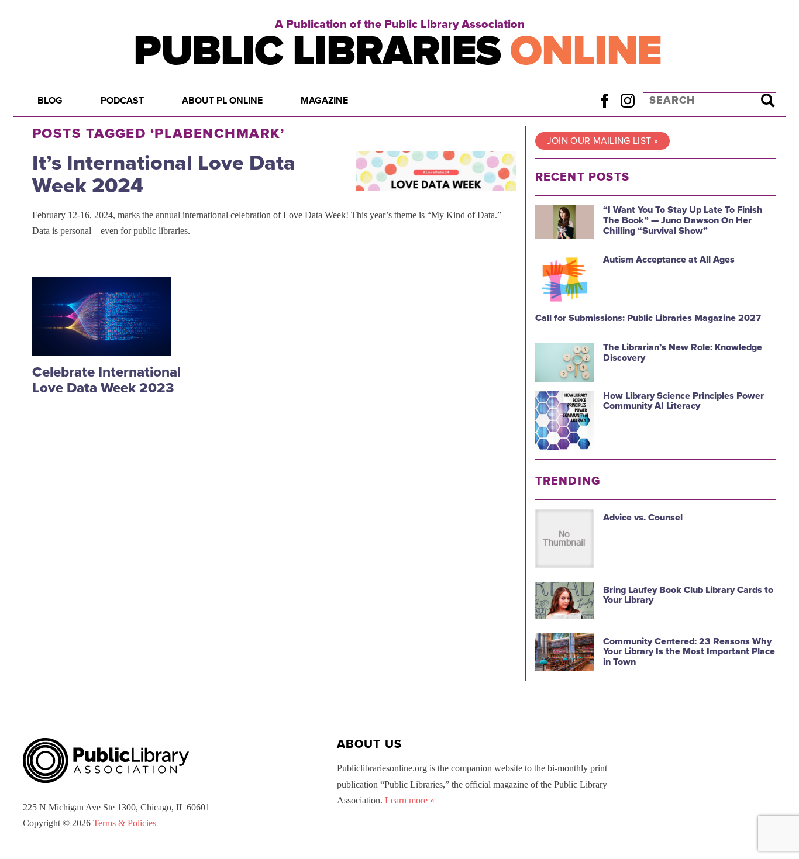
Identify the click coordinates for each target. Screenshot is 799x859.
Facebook (604, 100)
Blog (50, 100)
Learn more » (410, 800)
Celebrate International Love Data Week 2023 (106, 380)
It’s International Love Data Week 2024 (163, 174)
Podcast (122, 100)
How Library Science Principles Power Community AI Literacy (683, 401)
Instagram (627, 100)
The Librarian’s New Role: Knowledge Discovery (682, 352)
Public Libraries (397, 51)
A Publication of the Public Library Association (400, 24)
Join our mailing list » (602, 141)
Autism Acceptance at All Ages (669, 259)
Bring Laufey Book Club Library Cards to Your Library (688, 595)
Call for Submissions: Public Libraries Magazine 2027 (648, 318)
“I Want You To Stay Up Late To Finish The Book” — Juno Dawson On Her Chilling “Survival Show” (683, 220)
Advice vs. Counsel (643, 517)
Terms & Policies (124, 823)
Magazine (324, 100)
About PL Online (222, 100)
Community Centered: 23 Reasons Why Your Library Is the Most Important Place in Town (689, 652)
